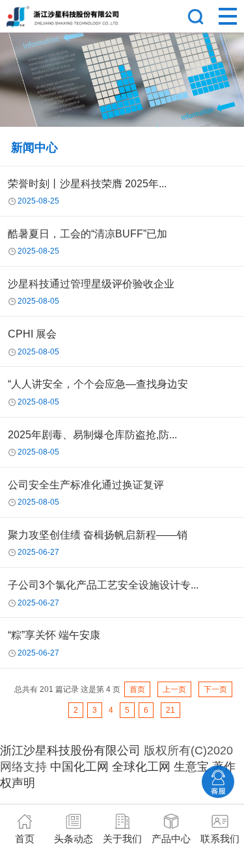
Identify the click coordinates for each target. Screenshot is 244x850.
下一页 (215, 689)
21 (170, 710)
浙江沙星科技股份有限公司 (70, 750)
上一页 (174, 689)
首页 (137, 689)
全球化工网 (141, 766)
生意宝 (191, 766)
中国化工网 (79, 766)
